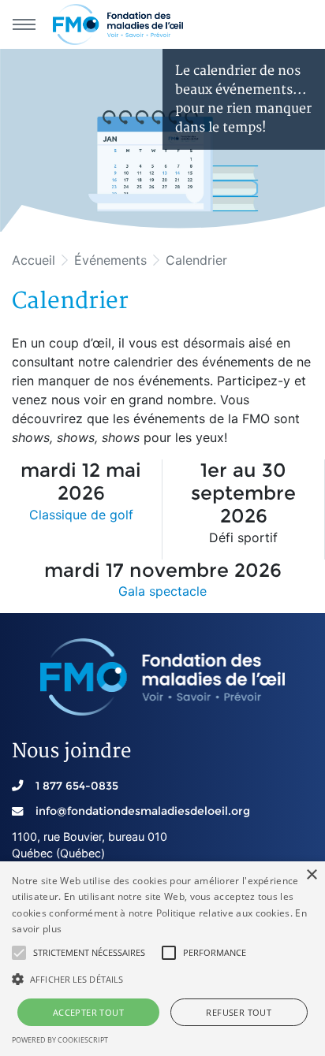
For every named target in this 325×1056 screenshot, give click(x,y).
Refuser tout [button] (238, 1012)
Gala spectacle (162, 591)
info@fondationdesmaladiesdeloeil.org (142, 811)
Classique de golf (81, 514)
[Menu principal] (24, 24)
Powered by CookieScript (60, 1040)
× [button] (311, 875)
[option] (162, 140)
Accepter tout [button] (88, 1012)
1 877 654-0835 (76, 786)
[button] (19, 953)
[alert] (162, 958)
